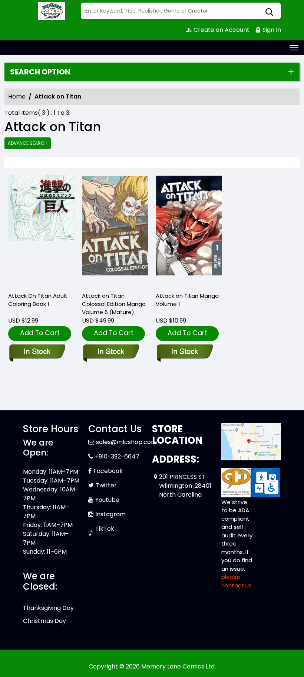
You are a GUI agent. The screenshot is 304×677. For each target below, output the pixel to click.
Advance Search (27, 143)
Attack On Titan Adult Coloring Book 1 (37, 300)
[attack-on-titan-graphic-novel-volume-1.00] (189, 230)
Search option (40, 71)
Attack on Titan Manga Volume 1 (187, 300)
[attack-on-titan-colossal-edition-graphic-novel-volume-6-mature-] (115, 230)
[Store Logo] (51, 11)
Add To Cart (40, 332)
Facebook (108, 471)
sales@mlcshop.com (126, 442)
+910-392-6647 (117, 456)
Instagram (110, 514)
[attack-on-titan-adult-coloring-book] (41, 230)
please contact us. (237, 581)
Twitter (106, 485)
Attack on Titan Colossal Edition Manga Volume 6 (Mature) (114, 304)
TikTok (104, 528)
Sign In (271, 30)
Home (17, 96)
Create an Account (221, 30)
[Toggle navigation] (294, 47)
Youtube (107, 500)
